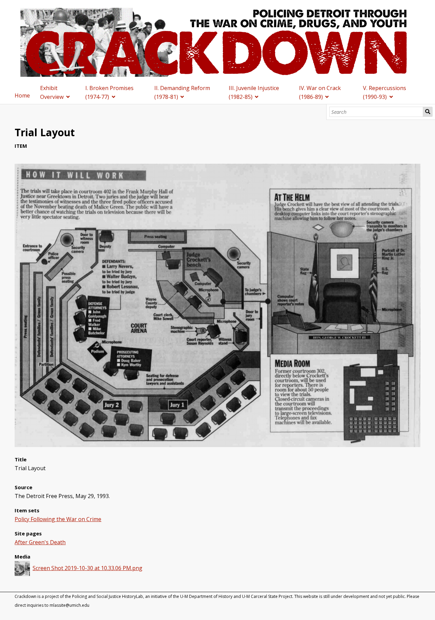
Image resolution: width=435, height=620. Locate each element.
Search (427, 112)
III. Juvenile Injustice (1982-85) (254, 92)
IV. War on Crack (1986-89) (320, 92)
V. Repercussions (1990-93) (384, 92)
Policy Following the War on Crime (58, 519)
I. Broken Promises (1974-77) (109, 92)
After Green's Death (40, 542)
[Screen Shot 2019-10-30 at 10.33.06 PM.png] (217, 445)
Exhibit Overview (52, 92)
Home (22, 95)
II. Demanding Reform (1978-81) (182, 92)
